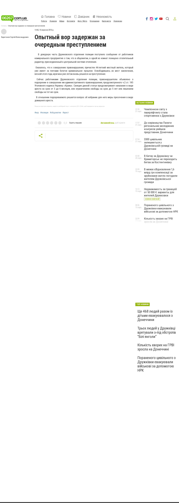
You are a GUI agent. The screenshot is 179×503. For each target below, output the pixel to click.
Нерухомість (104, 16)
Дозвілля (53, 21)
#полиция (44, 112)
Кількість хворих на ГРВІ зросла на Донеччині (158, 220)
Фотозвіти (71, 21)
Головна (50, 16)
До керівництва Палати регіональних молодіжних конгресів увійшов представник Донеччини (159, 127)
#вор (37, 112)
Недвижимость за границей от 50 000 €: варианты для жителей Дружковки (160, 192)
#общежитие (55, 112)
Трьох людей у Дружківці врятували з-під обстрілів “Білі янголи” (156, 332)
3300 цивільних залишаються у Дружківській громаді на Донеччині (158, 144)
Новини (66, 16)
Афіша (61, 21)
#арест (66, 112)
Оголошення (94, 21)
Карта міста (106, 21)
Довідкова (117, 21)
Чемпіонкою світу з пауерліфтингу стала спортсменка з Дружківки (159, 112)
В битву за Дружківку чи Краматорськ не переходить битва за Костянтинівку (160, 159)
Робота (44, 21)
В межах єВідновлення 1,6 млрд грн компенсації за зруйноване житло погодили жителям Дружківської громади (160, 176)
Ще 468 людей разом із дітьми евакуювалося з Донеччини (155, 315)
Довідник (84, 16)
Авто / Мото (82, 21)
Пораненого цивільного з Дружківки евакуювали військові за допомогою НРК (161, 208)
